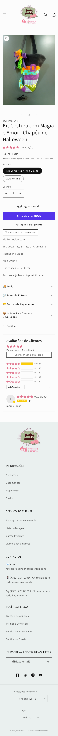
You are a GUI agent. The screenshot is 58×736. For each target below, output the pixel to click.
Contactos (12, 475)
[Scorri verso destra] (36, 115)
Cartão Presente (15, 535)
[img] (25, 396)
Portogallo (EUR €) (27, 698)
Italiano (27, 717)
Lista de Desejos (15, 528)
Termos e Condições (17, 623)
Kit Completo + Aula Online (22, 170)
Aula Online (13, 178)
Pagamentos (13, 490)
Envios (9, 498)
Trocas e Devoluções (17, 616)
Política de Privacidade (19, 631)
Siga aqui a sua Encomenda (21, 520)
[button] (4, 15)
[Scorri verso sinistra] (22, 115)
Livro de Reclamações (18, 543)
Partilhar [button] (12, 326)
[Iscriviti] (48, 661)
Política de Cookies (16, 639)
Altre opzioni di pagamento (29, 224)
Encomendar (13, 482)
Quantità (7, 186)
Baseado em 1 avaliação (21, 350)
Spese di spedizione (25, 158)
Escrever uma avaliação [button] (29, 354)
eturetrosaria (20, 731)
